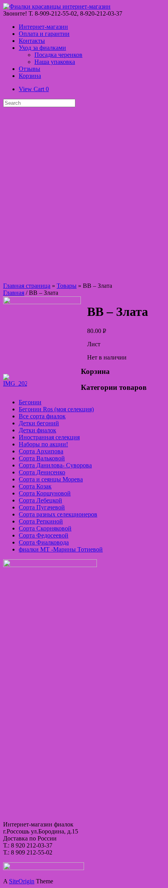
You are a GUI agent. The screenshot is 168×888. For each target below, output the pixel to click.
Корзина (30, 75)
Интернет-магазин (43, 26)
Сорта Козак (35, 486)
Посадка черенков (58, 54)
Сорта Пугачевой (42, 507)
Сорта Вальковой (42, 458)
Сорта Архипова (41, 451)
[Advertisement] (84, 194)
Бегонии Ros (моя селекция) (56, 409)
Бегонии (30, 402)
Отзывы (29, 68)
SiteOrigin (21, 881)
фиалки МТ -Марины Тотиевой (61, 549)
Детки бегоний (39, 423)
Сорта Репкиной (41, 521)
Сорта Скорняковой (45, 528)
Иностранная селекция (49, 437)
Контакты (32, 40)
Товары (67, 285)
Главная (13, 292)
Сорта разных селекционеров (58, 514)
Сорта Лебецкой (40, 500)
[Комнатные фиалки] (57, 6)
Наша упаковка (54, 61)
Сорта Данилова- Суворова (55, 465)
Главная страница (26, 285)
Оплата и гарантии (44, 33)
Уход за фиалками (42, 47)
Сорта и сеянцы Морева (51, 479)
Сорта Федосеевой (43, 535)
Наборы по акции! (43, 444)
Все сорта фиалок (42, 416)
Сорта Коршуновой (45, 493)
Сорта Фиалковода (44, 542)
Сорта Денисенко (42, 472)
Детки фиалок (37, 430)
